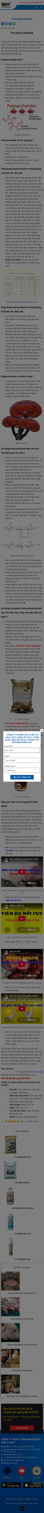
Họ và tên (8, 746)
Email (6, 756)
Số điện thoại (9, 766)
